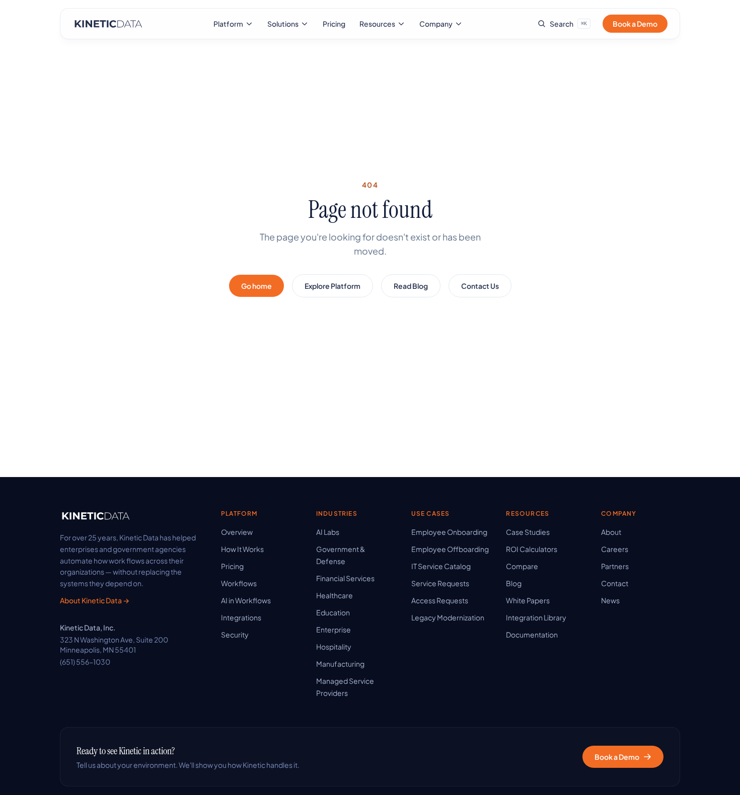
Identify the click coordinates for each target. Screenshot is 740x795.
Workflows (239, 583)
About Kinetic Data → (94, 600)
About (611, 531)
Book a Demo (635, 23)
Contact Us (480, 285)
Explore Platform (332, 285)
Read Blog (411, 285)
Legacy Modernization (447, 617)
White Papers (528, 600)
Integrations (241, 617)
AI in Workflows (246, 600)
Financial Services (345, 578)
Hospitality (333, 646)
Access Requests (439, 600)
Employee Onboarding (449, 531)
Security (235, 634)
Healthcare (334, 595)
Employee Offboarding (450, 548)
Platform (228, 23)
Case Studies (528, 531)
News (610, 600)
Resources (377, 23)
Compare (522, 566)
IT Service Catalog (441, 566)
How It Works (242, 548)
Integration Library (536, 617)
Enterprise (333, 629)
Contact (614, 583)
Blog (514, 583)
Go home (256, 285)
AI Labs (327, 531)
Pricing (334, 23)
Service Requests (440, 583)
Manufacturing (340, 663)
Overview (237, 531)
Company (436, 23)
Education (333, 612)
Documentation (532, 634)
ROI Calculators (531, 548)
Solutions (283, 23)
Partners (615, 566)
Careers (614, 548)
